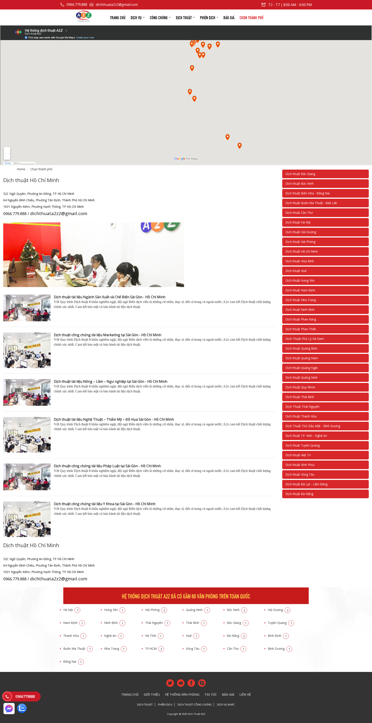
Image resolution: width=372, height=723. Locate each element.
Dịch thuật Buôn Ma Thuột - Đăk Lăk (311, 203)
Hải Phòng (155, 610)
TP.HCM (153, 648)
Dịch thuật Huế (296, 271)
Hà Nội (70, 610)
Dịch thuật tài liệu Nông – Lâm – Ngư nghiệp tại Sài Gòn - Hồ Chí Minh (110, 381)
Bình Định (277, 636)
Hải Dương (278, 610)
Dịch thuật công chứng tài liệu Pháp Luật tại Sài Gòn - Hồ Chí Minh (107, 466)
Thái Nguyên (156, 623)
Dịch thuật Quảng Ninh (301, 377)
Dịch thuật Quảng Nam (301, 358)
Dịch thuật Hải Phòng (300, 242)
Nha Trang (114, 648)
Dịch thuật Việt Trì (298, 455)
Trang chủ (118, 17)
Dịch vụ (137, 17)
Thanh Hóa (73, 636)
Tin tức (211, 694)
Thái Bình (195, 623)
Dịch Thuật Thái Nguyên (302, 406)
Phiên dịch (208, 17)
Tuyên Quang (280, 623)
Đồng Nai (72, 661)
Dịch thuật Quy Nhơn (300, 387)
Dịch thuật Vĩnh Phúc (300, 465)
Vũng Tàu (195, 648)
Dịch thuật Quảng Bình (301, 348)
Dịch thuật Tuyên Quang (302, 445)
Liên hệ (245, 694)
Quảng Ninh (197, 610)
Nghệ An (113, 636)
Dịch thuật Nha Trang (300, 300)
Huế (191, 636)
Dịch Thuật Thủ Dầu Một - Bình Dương (312, 426)
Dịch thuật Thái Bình (299, 397)
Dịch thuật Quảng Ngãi (301, 368)
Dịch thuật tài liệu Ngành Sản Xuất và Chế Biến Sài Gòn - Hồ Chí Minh (109, 297)
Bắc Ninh (236, 610)
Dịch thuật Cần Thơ (299, 213)
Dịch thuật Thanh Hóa (300, 416)
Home (21, 169)
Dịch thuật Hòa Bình (299, 261)
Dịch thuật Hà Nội (297, 222)
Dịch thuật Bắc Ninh (299, 183)
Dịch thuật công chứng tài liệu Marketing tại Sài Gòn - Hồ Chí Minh (107, 335)
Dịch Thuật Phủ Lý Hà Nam (304, 339)
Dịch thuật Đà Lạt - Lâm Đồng (306, 484)
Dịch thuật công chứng (195, 704)
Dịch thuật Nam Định (300, 290)
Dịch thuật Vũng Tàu (299, 474)
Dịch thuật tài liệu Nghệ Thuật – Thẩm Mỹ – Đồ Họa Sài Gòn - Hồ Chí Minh (114, 419)
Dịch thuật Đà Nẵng (299, 494)
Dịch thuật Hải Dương (300, 232)
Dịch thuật (184, 17)
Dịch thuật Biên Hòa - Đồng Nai (307, 193)
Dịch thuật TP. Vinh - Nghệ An (306, 436)
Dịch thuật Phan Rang (300, 319)
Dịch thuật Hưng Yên (300, 280)
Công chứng (159, 17)
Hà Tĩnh (153, 636)
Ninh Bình (113, 623)
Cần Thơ (235, 648)
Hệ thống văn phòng (182, 694)
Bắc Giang (237, 623)
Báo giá (228, 17)
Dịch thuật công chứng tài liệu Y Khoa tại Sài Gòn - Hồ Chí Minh (104, 503)
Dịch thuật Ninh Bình (300, 310)
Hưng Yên (113, 610)
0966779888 (25, 696)
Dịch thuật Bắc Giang (300, 174)
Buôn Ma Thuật (77, 648)
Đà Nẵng (236, 636)
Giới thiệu (152, 694)
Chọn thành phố (252, 17)
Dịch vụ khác (226, 704)
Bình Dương (279, 648)
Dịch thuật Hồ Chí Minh (301, 251)
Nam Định (73, 623)
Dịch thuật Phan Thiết (300, 329)
